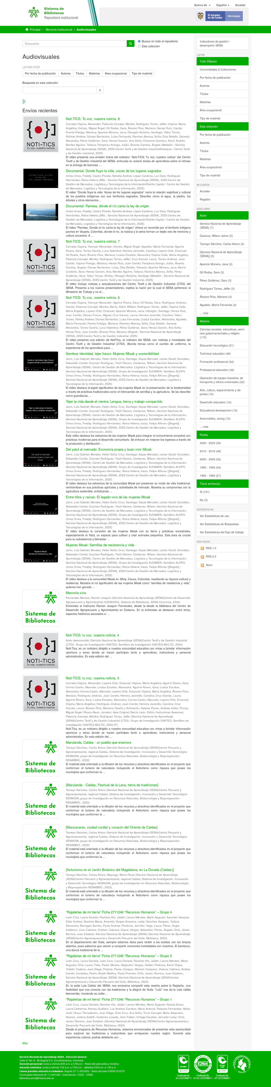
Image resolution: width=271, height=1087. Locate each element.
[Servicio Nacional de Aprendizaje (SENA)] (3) (221, 254)
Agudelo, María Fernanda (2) (218, 305)
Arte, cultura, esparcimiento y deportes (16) (220, 392)
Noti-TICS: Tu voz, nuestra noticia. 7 (93, 241)
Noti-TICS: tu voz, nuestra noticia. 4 (92, 634)
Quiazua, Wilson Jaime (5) (216, 236)
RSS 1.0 (211, 548)
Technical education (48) (215, 353)
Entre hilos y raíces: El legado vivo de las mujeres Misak (108, 496)
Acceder (205, 191)
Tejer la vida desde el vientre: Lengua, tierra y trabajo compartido (114, 401)
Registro (205, 199)
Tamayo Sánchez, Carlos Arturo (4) (222, 244)
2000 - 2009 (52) (210, 459)
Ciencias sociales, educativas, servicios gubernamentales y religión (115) (222, 333)
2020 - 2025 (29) (210, 443)
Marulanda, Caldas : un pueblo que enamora (98, 742)
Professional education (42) (217, 370)
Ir (100, 90)
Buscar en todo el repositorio (160, 41)
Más (25, 1043)
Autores (66, 73)
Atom (209, 565)
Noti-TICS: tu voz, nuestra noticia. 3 (92, 677)
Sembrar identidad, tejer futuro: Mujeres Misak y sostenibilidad (112, 353)
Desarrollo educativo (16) (216, 402)
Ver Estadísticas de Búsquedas (219, 524)
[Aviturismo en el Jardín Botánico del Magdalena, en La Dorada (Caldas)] (120, 869)
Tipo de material (142, 73)
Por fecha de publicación (40, 73)
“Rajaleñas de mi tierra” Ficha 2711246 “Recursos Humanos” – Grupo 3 (119, 955)
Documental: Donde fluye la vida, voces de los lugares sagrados (113, 170)
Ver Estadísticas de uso (214, 516)
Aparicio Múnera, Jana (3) (216, 264)
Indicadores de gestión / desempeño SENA (215, 43)
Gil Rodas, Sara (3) (212, 272)
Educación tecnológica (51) (217, 345)
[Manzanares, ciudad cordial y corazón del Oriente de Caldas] (112, 827)
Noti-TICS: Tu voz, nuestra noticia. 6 (93, 297)
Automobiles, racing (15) (215, 418)
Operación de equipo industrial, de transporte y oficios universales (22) (222, 380)
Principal (35, 29)
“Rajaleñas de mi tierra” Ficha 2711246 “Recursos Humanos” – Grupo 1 (119, 999)
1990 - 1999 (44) (210, 467)
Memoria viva (76, 592)
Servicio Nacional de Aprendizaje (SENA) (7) (220, 225)
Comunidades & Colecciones (218, 69)
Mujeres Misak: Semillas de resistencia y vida (100, 544)
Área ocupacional (116, 73)
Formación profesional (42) (217, 362)
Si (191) (205, 492)
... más (204, 313)
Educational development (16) (218, 410)
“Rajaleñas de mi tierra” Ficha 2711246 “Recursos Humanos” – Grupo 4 (119, 911)
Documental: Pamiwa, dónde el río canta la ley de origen (107, 205)
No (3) (204, 500)
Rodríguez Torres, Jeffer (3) (217, 288)
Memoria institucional (59, 29)
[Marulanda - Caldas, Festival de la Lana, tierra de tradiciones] (112, 784)
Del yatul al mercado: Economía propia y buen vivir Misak (109, 449)
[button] (202, 5)
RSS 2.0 (211, 556)
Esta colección (151, 46)
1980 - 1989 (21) (210, 475)
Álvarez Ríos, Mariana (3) (216, 297)
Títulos (80, 73)
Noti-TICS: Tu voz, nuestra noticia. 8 (93, 118)
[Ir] (131, 43)
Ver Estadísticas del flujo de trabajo (222, 532)
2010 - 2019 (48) (210, 451)
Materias (94, 73)
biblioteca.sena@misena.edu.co (36, 1078)
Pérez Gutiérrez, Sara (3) (216, 280)
